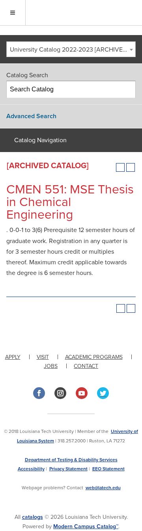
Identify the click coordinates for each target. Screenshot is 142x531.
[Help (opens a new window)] (130, 167)
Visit (43, 357)
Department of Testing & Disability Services (71, 459)
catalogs (32, 517)
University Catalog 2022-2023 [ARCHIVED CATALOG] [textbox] (72, 50)
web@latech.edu (103, 487)
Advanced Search (31, 116)
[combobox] (71, 49)
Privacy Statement (68, 469)
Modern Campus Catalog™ (85, 526)
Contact (86, 366)
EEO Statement (108, 469)
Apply (13, 357)
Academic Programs (94, 357)
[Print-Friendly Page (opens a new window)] (120, 167)
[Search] (127, 89)
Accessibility (31, 469)
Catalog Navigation (40, 140)
